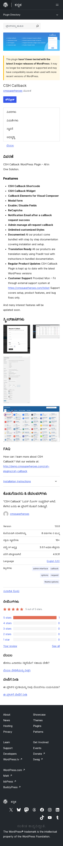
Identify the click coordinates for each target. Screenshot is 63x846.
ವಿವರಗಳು (11, 111)
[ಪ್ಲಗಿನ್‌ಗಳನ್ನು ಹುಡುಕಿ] (37, 26)
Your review (10, 646)
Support (8, 748)
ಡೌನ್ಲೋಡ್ (9, 99)
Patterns (38, 731)
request (54, 575)
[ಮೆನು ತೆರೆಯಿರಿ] (58, 5)
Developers (10, 753)
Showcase (39, 714)
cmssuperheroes (12, 90)
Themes (38, 720)
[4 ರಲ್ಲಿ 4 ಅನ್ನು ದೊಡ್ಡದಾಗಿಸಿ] (55, 410)
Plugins (37, 726)
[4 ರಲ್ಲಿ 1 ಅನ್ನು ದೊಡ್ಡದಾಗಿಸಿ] (25, 329)
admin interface (40, 568)
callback (54, 568)
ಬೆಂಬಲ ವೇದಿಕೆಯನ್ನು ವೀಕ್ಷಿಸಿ (17, 670)
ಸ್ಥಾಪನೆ (10, 128)
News (6, 720)
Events (37, 748)
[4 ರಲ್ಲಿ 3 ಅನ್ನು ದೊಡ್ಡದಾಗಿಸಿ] (25, 360)
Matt (7, 775)
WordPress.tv (12, 759)
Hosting (7, 726)
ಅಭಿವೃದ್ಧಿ (11, 137)
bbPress (9, 781)
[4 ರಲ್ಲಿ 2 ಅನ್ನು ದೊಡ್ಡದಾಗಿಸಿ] (55, 329)
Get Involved (41, 742)
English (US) (53, 561)
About (6, 714)
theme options (51, 582)
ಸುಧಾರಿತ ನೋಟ (11, 591)
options (44, 575)
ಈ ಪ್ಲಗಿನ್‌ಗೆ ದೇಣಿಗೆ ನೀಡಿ (15, 694)
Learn (6, 742)
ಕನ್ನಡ (13, 801)
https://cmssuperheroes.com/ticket (29, 287)
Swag (38, 759)
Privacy (7, 731)
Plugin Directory (11, 14)
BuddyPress (12, 787)
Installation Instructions (17, 481)
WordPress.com (14, 770)
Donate (39, 753)
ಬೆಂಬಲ (10, 145)
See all (56, 646)
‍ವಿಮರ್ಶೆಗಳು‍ (12, 120)
